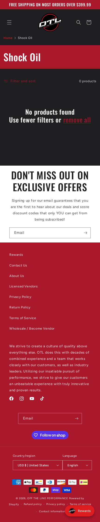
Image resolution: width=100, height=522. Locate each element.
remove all (77, 120)
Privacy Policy (20, 297)
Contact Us (18, 265)
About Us (16, 276)
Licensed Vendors (23, 286)
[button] (9, 22)
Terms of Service (22, 318)
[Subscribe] (85, 232)
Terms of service (80, 504)
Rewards (16, 255)
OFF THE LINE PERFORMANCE (48, 498)
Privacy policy (55, 504)
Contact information (52, 511)
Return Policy (20, 307)
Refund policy (33, 504)
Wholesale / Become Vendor (32, 329)
